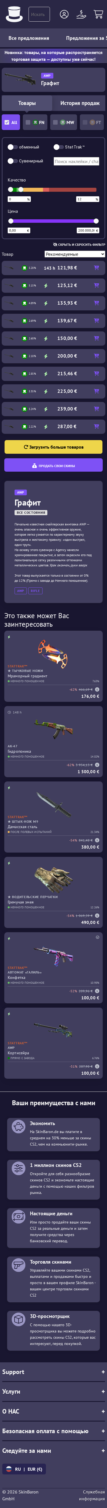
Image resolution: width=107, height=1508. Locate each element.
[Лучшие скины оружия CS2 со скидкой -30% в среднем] (14, 14)
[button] (64, 14)
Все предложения (29, 38)
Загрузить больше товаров (56, 447)
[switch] (13, 147)
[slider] (10, 189)
